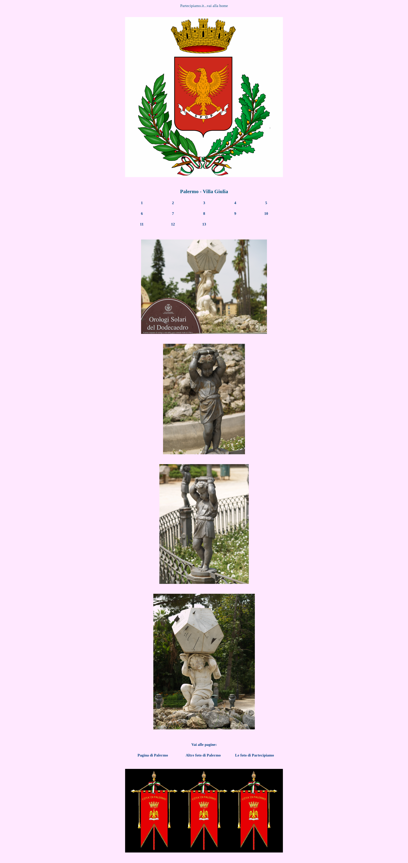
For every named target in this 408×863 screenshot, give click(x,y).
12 (173, 224)
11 (142, 224)
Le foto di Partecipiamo (254, 755)
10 (266, 213)
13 (204, 224)
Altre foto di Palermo (203, 755)
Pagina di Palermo (153, 755)
